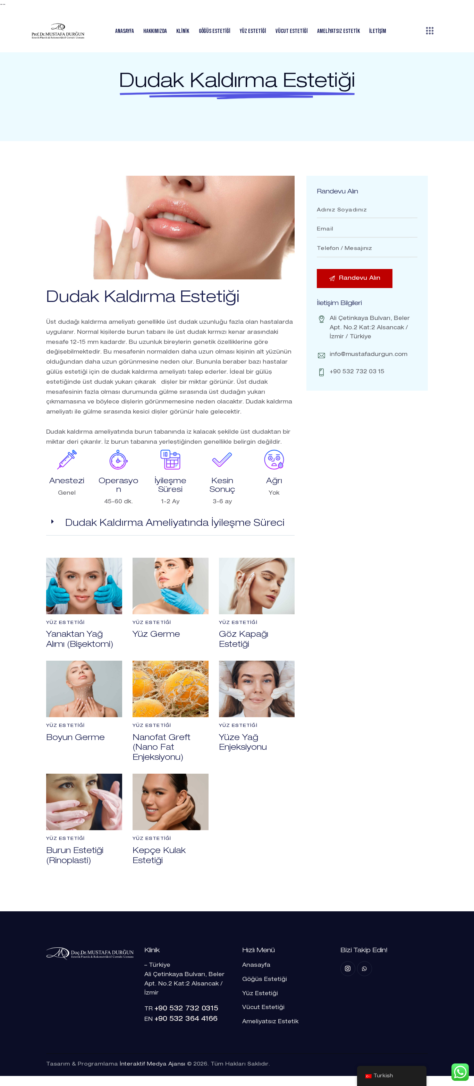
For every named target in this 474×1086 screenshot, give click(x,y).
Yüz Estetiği (65, 623)
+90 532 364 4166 (186, 1019)
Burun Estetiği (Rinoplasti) (74, 856)
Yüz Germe (156, 635)
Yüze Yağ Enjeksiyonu (243, 743)
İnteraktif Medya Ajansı (152, 1064)
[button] (170, 524)
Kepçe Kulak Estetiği (159, 856)
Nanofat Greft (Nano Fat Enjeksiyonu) (162, 748)
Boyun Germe (75, 738)
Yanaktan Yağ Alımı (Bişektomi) (79, 640)
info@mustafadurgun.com (368, 354)
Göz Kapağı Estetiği (243, 640)
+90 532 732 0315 (186, 1009)
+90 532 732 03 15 (357, 372)
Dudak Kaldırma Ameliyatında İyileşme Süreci (175, 524)
